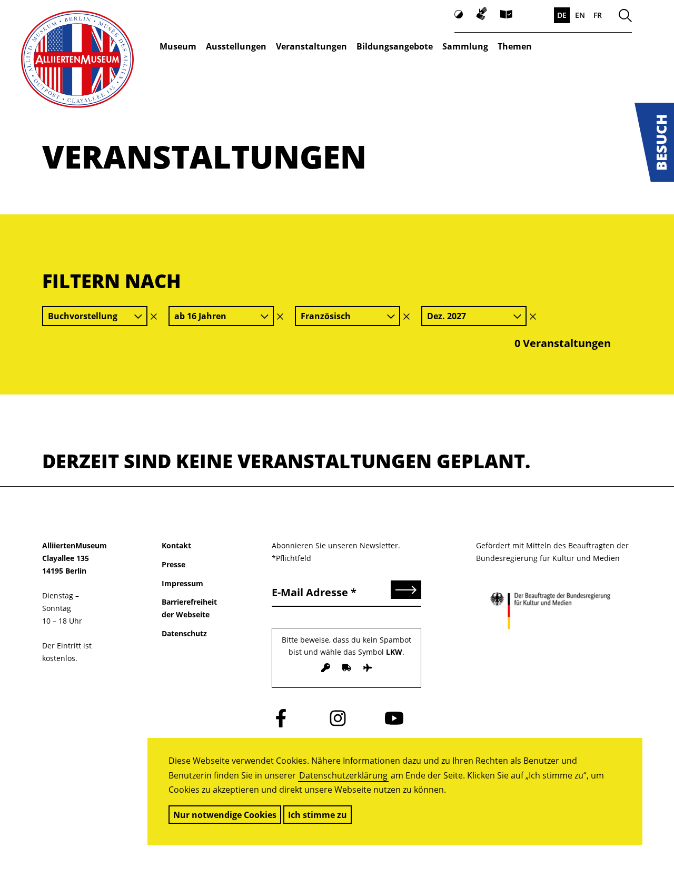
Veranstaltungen (311, 46)
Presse (173, 564)
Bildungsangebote (394, 46)
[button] (654, 142)
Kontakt (176, 545)
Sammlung (465, 46)
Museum (178, 46)
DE (562, 15)
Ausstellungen (236, 46)
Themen (515, 46)
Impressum (182, 583)
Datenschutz (184, 633)
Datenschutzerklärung (343, 775)
